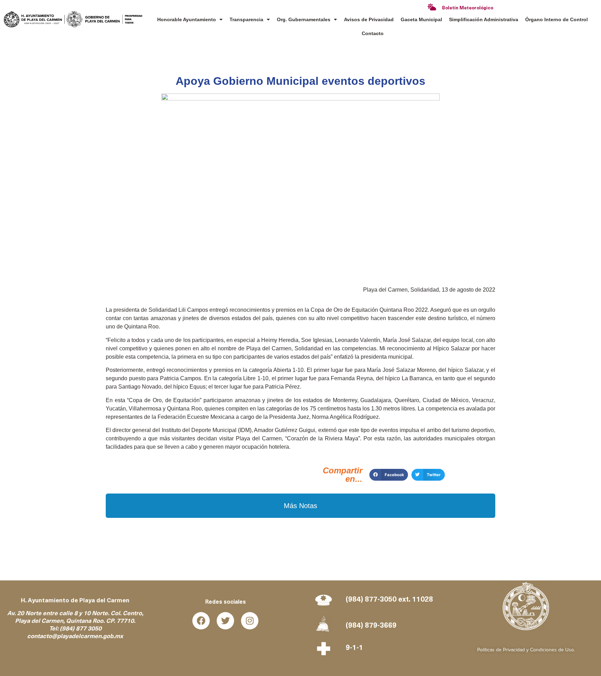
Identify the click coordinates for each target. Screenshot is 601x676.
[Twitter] (225, 620)
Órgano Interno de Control (556, 19)
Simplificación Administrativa (483, 19)
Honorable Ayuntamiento (186, 19)
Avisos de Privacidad (369, 19)
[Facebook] (201, 620)
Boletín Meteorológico (467, 8)
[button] (388, 475)
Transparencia (246, 19)
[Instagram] (249, 620)
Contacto (373, 33)
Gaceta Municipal (421, 19)
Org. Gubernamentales (303, 19)
